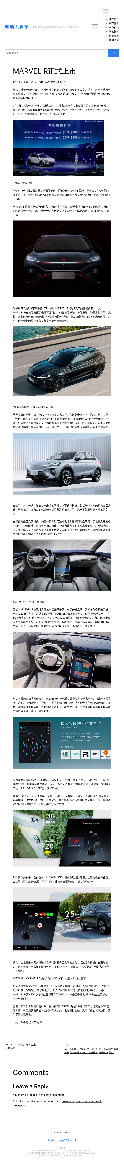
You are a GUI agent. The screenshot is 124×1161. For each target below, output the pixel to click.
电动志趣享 (17, 26)
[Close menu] (106, 11)
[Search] (113, 53)
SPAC (80, 1048)
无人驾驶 (108, 1048)
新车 (33, 1044)
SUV (86, 1048)
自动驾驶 (103, 1052)
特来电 (83, 1052)
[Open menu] (95, 26)
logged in (34, 1094)
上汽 (92, 1048)
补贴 (111, 1052)
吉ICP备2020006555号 (62, 1132)
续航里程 (93, 1052)
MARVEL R (70, 1048)
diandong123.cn (62, 1140)
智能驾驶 (74, 1052)
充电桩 (99, 1048)
